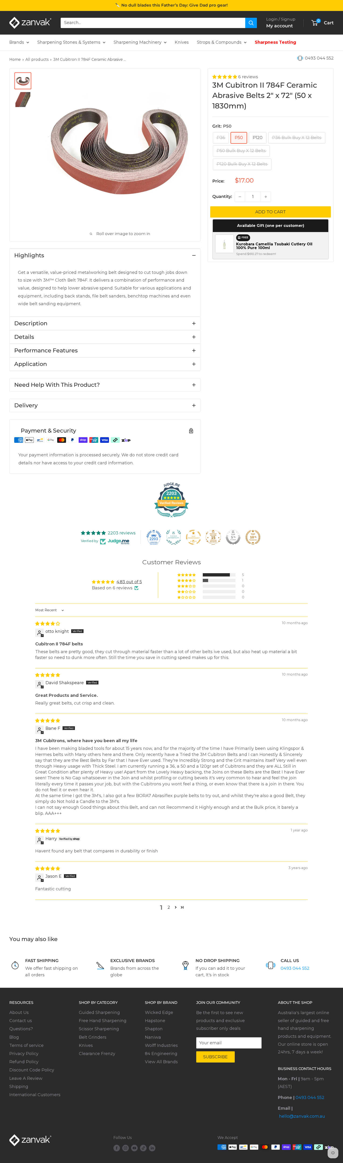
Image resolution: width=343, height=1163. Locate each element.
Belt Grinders (92, 1037)
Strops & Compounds (219, 42)
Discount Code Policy (31, 1070)
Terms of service (26, 1045)
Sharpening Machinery (137, 42)
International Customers (34, 1094)
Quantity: (222, 196)
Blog (14, 1037)
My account (279, 26)
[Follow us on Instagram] (125, 1147)
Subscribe (215, 1056)
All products (37, 59)
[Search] (251, 23)
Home (15, 59)
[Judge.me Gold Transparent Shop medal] (193, 537)
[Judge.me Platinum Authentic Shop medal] (173, 537)
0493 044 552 (319, 58)
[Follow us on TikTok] (143, 1147)
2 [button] (169, 907)
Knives (182, 42)
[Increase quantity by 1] (266, 197)
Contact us (20, 1020)
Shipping (18, 1086)
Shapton (154, 1028)
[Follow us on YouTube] (134, 1147)
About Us (19, 1012)
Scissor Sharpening (99, 1028)
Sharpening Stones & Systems (68, 42)
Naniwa (153, 1037)
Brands (16, 42)
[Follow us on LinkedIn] (152, 1147)
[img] (47, 623)
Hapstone (155, 1020)
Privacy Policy (23, 1053)
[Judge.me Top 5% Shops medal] (233, 537)
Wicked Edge (159, 1012)
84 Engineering (161, 1053)
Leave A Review (25, 1078)
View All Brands (161, 1061)
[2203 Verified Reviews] (171, 518)
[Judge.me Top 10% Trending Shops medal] (252, 537)
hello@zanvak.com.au (302, 1116)
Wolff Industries (161, 1045)
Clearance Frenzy (97, 1053)
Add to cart (270, 212)
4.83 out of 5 (129, 581)
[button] (225, 76)
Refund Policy (23, 1061)
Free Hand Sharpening (102, 1020)
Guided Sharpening (99, 1012)
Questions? (21, 1028)
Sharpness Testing (275, 42)
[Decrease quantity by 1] (240, 197)
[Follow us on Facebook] (116, 1147)
